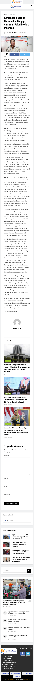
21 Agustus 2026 (8, 437)
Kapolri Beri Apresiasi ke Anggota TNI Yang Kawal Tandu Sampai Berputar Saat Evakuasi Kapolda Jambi (14, 602)
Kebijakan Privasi (27, 673)
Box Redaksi (5, 673)
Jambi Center (26, 679)
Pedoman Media (15, 673)
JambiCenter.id (11, 679)
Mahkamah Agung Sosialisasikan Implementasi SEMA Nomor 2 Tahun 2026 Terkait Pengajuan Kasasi (15, 399)
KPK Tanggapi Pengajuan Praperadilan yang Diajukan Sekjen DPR (19, 544)
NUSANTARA (12, 14)
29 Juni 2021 (22, 32)
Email (6, 486)
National (8, 361)
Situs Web (7, 494)
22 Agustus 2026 (8, 404)
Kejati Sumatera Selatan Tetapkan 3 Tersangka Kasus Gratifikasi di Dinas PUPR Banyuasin (21, 551)
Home (5, 14)
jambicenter (13, 32)
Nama (6, 478)
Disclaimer (17, 676)
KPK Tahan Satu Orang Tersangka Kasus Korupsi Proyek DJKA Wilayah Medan (21, 559)
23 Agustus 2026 (8, 374)
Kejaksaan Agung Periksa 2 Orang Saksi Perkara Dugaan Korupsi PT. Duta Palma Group (21, 536)
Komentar (7, 455)
